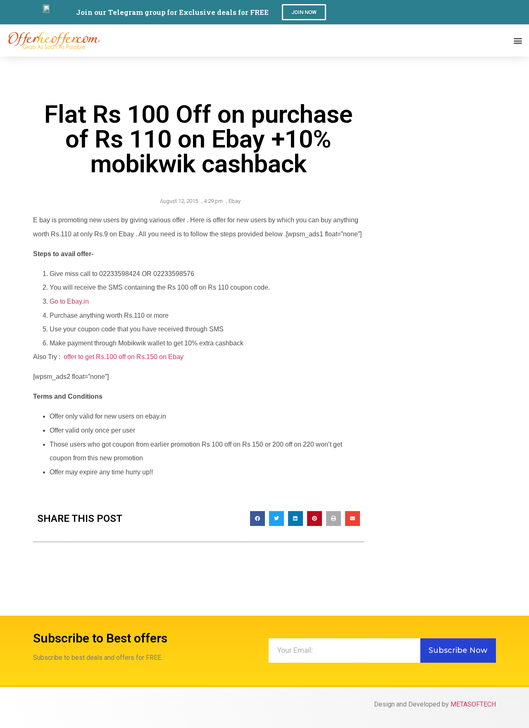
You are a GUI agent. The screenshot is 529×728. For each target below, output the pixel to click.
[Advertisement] (434, 205)
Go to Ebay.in (69, 301)
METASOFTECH (473, 704)
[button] (304, 12)
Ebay (235, 201)
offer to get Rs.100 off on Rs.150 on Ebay (123, 356)
